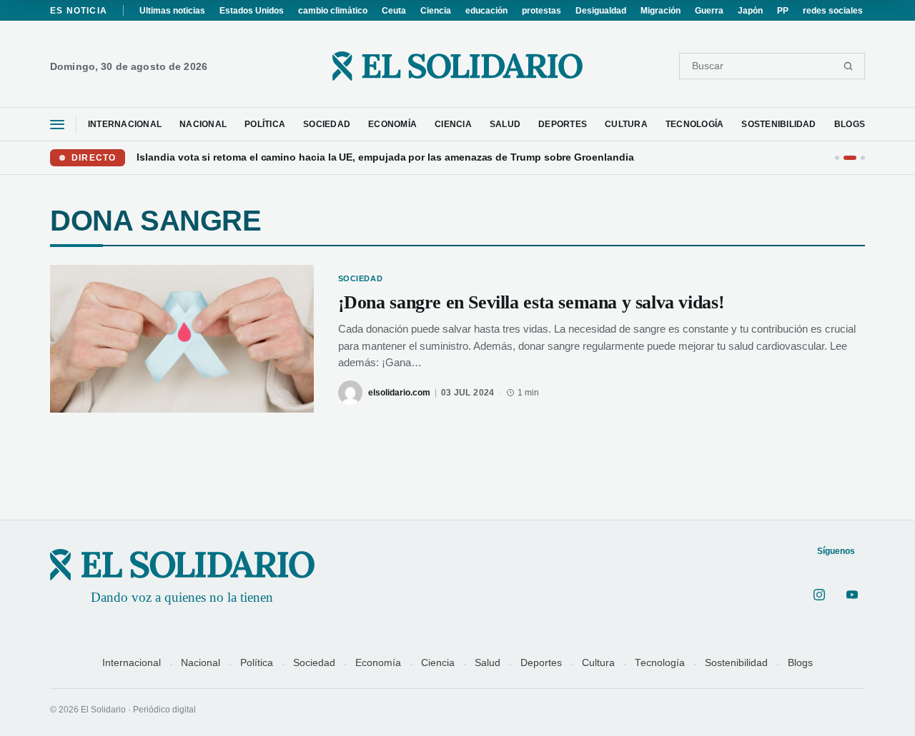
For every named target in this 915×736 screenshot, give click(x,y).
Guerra (709, 10)
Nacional (200, 662)
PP (782, 10)
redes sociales (833, 10)
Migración (660, 10)
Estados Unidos (251, 10)
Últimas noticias (172, 10)
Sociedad (314, 662)
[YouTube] (852, 595)
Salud (487, 662)
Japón (750, 10)
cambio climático (332, 10)
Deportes (541, 662)
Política (256, 662)
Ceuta (394, 10)
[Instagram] (819, 595)
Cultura (598, 662)
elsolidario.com (399, 393)
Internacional (131, 662)
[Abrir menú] (57, 124)
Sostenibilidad (736, 662)
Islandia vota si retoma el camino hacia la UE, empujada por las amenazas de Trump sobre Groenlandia (385, 157)
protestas (541, 10)
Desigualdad (600, 10)
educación (486, 10)
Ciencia (435, 10)
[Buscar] (848, 66)
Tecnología (660, 662)
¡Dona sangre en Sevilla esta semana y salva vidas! (531, 302)
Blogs (800, 662)
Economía (378, 662)
